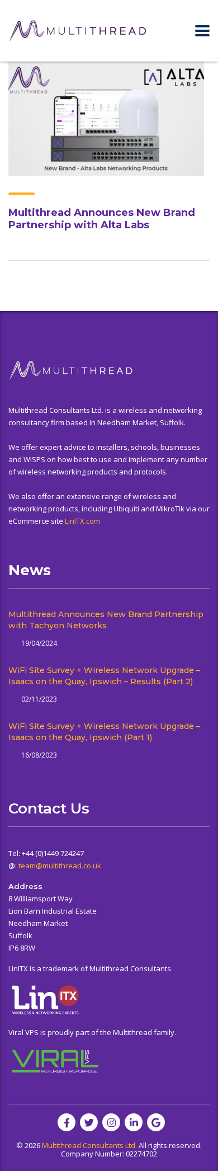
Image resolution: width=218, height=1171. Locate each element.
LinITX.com (82, 521)
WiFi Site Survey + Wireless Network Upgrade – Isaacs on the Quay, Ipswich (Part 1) (104, 731)
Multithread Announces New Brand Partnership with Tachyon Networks (105, 620)
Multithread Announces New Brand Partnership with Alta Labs (101, 218)
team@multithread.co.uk (59, 865)
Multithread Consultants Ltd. (89, 1145)
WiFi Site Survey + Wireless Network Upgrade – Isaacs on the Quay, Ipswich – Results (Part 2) (104, 675)
